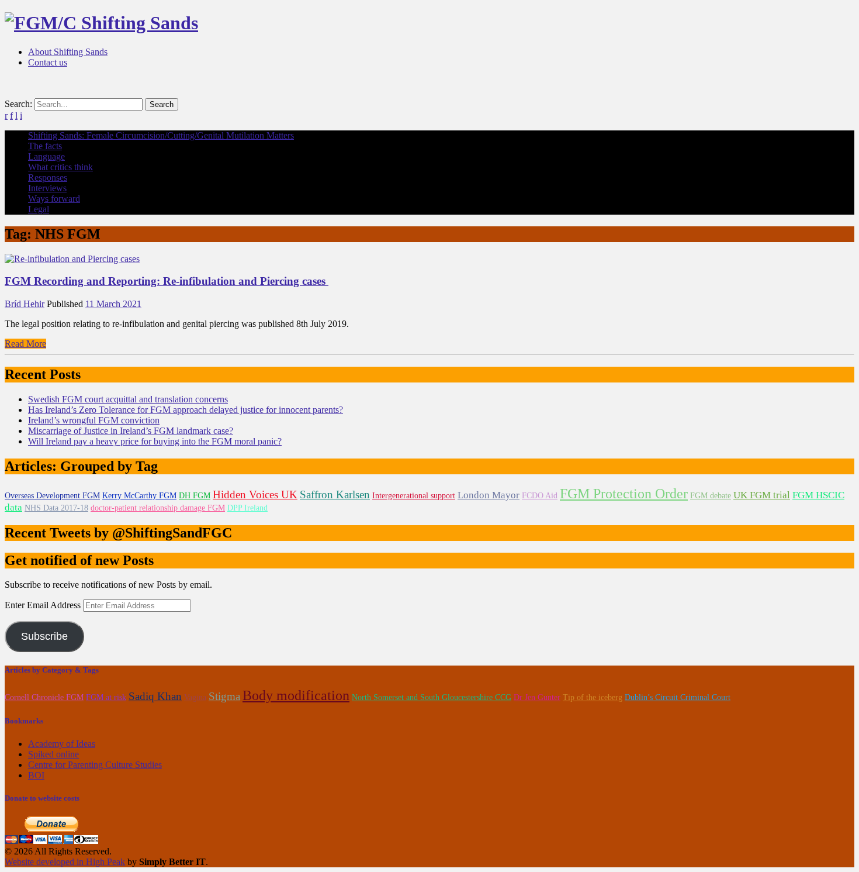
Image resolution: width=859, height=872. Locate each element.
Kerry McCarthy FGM (139, 495)
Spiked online (53, 754)
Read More (25, 344)
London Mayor (488, 495)
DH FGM (194, 495)
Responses (47, 177)
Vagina (195, 697)
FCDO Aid (539, 495)
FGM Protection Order (624, 493)
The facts (45, 146)
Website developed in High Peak (65, 862)
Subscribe (44, 636)
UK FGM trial (761, 495)
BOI (36, 775)
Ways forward (54, 199)
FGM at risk (106, 697)
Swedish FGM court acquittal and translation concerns (128, 399)
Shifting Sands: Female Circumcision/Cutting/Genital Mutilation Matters (161, 135)
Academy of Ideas (61, 744)
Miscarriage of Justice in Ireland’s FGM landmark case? (130, 431)
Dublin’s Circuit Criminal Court (677, 697)
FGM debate (710, 495)
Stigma (224, 696)
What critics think (60, 167)
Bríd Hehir (24, 304)
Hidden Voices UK (255, 494)
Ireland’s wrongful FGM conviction (94, 420)
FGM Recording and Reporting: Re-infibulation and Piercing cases (166, 281)
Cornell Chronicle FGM (44, 697)
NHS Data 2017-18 (56, 508)
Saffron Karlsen (335, 494)
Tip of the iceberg (592, 697)
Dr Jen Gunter (537, 697)
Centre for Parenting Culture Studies (95, 765)
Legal (38, 209)
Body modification (296, 695)
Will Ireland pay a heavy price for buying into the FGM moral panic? (155, 441)
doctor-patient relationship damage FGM (158, 508)
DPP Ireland (247, 508)
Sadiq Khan (155, 696)
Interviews (47, 188)
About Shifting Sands (68, 52)
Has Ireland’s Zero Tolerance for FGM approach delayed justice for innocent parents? (185, 410)
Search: (18, 104)
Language (46, 156)
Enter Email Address (44, 605)
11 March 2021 (113, 304)
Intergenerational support (413, 495)
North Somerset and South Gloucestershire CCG (431, 697)
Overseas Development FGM (52, 495)
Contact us (47, 62)
